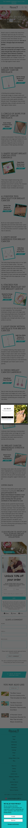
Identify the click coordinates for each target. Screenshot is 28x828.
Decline (13, 820)
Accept (13, 816)
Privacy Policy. (7, 812)
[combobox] (7, 415)
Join (7, 417)
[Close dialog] (26, 405)
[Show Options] (12, 415)
